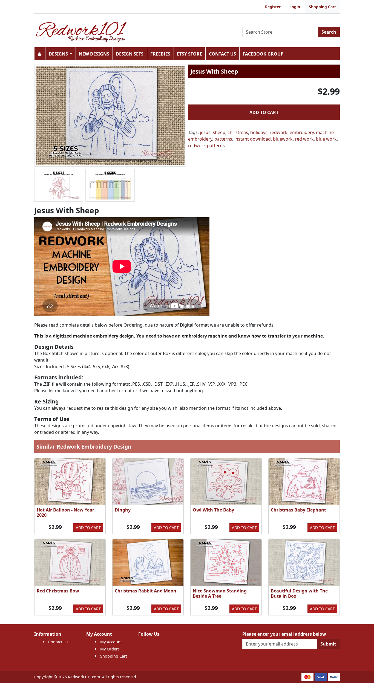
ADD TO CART (263, 112)
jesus (205, 132)
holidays (258, 132)
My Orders (110, 649)
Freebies (160, 54)
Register (273, 6)
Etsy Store (189, 54)
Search (328, 32)
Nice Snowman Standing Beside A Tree (220, 593)
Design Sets (129, 54)
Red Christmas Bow (58, 591)
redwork (278, 132)
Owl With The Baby (213, 510)
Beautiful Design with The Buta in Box (299, 593)
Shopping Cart (322, 6)
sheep (219, 132)
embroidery (302, 132)
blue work (326, 139)
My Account (111, 641)
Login (294, 6)
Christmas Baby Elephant (298, 510)
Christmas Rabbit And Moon (145, 591)
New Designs (94, 54)
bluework (283, 139)
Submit (328, 644)
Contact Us (222, 54)
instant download (252, 139)
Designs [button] (59, 54)
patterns (223, 139)
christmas (238, 132)
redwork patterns (206, 146)
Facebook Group (263, 54)
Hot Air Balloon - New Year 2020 (65, 512)
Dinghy (123, 510)
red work (304, 139)
